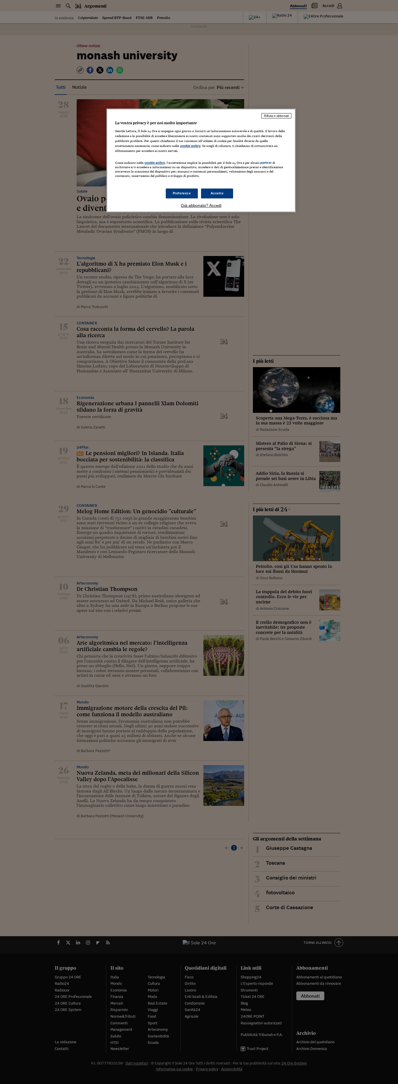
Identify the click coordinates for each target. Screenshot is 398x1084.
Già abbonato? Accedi (201, 205)
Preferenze (182, 193)
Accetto (217, 193)
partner (266, 162)
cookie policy (190, 146)
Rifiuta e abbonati (276, 116)
